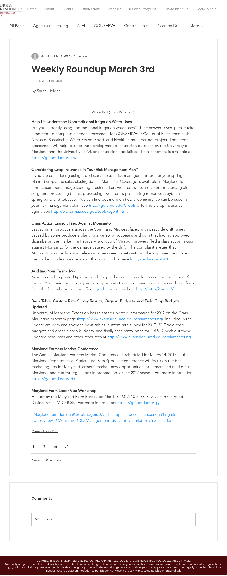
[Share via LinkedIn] (55, 446)
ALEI (81, 25)
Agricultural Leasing (50, 25)
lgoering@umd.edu (169, 570)
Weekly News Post (45, 431)
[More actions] (193, 56)
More (194, 25)
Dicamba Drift (169, 25)
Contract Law (136, 25)
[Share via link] (66, 446)
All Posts (16, 25)
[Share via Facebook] (33, 446)
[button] (212, 26)
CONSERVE (104, 25)
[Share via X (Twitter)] (44, 446)
